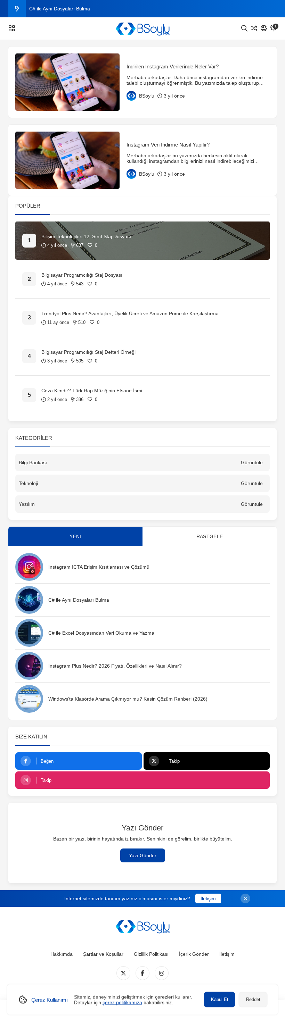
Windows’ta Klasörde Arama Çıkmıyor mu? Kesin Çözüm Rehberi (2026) (127, 699)
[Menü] (11, 28)
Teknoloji (28, 483)
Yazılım (27, 504)
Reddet (253, 999)
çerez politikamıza (122, 1002)
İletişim (208, 898)
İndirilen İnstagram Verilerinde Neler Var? (173, 66)
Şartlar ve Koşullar (103, 954)
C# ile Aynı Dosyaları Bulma (59, 8)
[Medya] (123, 973)
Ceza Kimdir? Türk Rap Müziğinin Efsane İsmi (91, 390)
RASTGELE (209, 536)
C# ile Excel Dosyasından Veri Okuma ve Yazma (101, 633)
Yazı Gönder (142, 855)
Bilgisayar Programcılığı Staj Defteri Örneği (88, 352)
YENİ (75, 536)
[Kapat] (245, 898)
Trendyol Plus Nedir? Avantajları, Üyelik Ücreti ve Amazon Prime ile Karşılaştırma (130, 313)
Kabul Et (219, 999)
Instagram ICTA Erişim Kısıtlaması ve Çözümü (98, 567)
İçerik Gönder (194, 954)
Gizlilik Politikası (151, 954)
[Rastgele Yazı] (254, 28)
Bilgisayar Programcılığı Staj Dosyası (81, 275)
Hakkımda (61, 954)
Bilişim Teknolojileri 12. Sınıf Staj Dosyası (86, 236)
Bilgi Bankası (33, 462)
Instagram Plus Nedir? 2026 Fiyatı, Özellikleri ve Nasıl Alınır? (115, 666)
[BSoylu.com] (142, 28)
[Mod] (264, 28)
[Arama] (244, 28)
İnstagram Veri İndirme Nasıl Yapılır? (168, 145)
